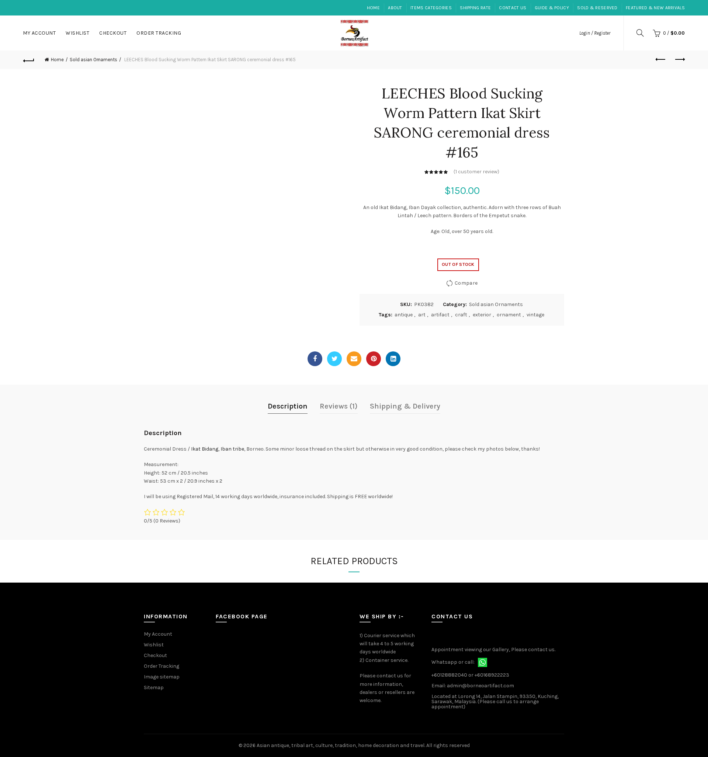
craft (461, 315)
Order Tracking (158, 33)
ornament (509, 315)
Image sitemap (162, 677)
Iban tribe (232, 449)
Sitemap (154, 687)
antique (404, 315)
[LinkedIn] (393, 358)
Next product (679, 59)
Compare (466, 282)
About (395, 7)
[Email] (354, 358)
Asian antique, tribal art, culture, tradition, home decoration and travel (340, 745)
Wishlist (77, 33)
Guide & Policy (552, 7)
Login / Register (594, 33)
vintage (535, 315)
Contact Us (512, 7)
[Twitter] (334, 358)
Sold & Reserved (597, 7)
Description (288, 406)
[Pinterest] (373, 358)
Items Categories (431, 7)
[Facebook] (315, 358)
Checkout (112, 33)
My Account (39, 33)
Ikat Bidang (204, 449)
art (422, 315)
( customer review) (476, 172)
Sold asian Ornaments (93, 59)
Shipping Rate (475, 7)
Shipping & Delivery (405, 406)
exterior (482, 315)
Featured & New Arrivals (655, 7)
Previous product (661, 59)
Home (373, 7)
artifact (440, 315)
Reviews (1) (339, 406)
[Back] (29, 59)
